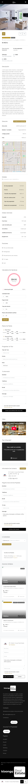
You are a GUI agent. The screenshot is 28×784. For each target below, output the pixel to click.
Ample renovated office (9, 586)
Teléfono (4, 381)
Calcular (5, 319)
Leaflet (14, 171)
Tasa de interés (6, 306)
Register (15, 557)
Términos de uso (8, 407)
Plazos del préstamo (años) (9, 312)
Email (3, 387)
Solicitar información (14, 529)
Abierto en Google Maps (20, 121)
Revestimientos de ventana (10, 255)
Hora (3, 362)
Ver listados (22, 468)
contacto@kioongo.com (9, 714)
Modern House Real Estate (10, 630)
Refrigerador (7, 251)
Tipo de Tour (5, 350)
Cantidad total (6, 293)
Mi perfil (4, 742)
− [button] (3, 145)
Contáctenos (6, 717)
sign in (14, 556)
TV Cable (6, 259)
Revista (4, 753)
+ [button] (3, 143)
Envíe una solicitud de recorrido (14, 410)
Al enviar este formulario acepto (12, 406)
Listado (4, 745)
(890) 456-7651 (13, 473)
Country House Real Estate (10, 596)
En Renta (13, 37)
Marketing (5, 747)
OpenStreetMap (18, 171)
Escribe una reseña (7, 544)
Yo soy (3, 505)
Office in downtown (8, 620)
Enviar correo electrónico (8, 676)
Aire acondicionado (8, 247)
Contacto (5, 750)
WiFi (5, 263)
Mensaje (4, 393)
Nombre (4, 374)
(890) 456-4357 (12, 476)
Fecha (3, 356)
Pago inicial (5, 300)
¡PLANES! (5, 739)
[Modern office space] (14, 155)
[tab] (3, 33)
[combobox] (14, 352)
